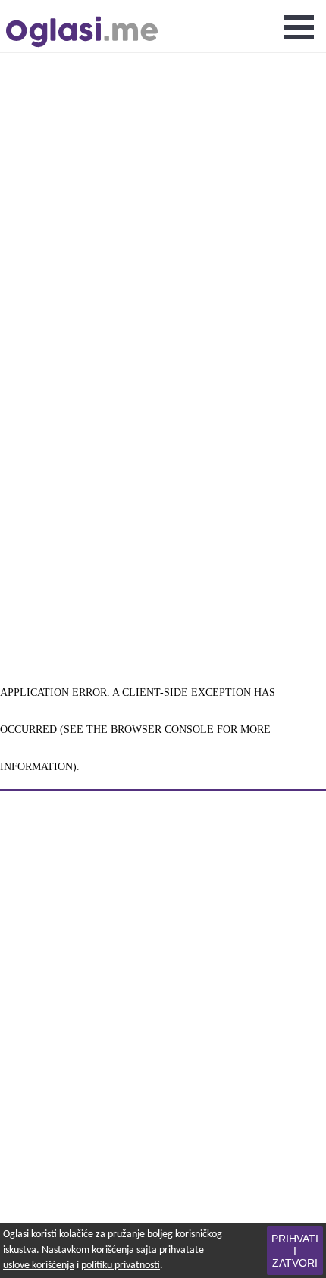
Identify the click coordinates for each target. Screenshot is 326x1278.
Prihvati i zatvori (294, 1251)
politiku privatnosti (120, 1265)
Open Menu (299, 27)
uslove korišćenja (38, 1265)
